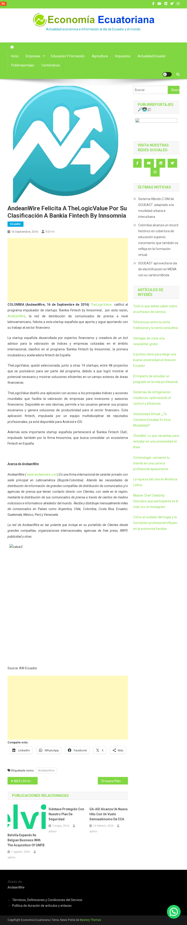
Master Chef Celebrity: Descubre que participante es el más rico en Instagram (155, 501)
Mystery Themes (90, 920)
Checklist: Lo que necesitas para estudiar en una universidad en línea (156, 441)
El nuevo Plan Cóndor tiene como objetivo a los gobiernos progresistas (114, 781)
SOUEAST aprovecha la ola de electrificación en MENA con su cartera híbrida (157, 269)
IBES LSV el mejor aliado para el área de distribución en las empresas (26, 781)
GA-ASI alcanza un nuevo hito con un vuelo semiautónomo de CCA (108, 814)
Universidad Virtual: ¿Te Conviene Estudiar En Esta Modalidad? (152, 419)
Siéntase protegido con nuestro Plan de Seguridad (66, 814)
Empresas (33, 56)
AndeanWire (16, 316)
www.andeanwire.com (42, 474)
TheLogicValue (101, 304)
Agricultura (100, 56)
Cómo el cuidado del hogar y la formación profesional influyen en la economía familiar (155, 522)
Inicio (14, 56)
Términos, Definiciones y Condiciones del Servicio (47, 900)
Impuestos (122, 56)
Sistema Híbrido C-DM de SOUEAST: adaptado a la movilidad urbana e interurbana (156, 208)
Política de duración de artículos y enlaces (42, 905)
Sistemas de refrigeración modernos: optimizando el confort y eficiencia (152, 397)
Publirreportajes (22, 65)
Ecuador (15, 224)
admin (50, 231)
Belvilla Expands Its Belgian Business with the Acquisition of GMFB (26, 840)
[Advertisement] (68, 270)
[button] (174, 912)
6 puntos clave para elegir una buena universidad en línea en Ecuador (154, 359)
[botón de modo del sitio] (167, 74)
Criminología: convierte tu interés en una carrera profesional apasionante (151, 463)
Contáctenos (51, 65)
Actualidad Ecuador (152, 56)
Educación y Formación (68, 56)
